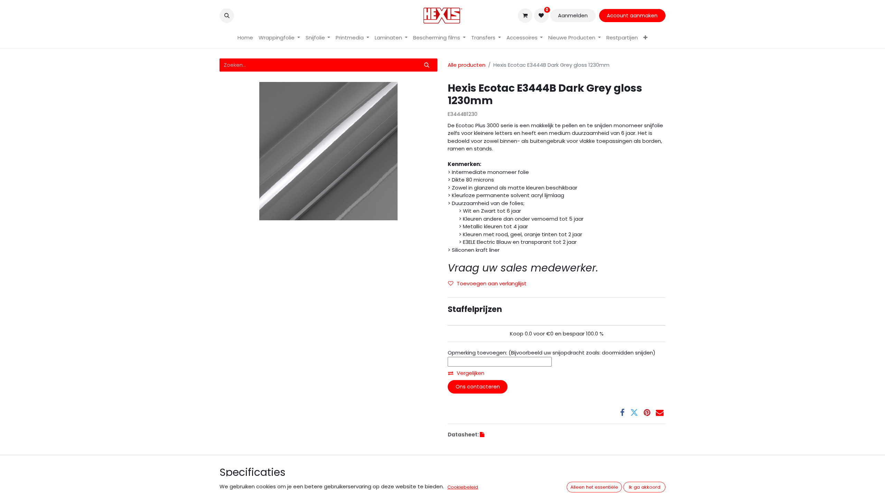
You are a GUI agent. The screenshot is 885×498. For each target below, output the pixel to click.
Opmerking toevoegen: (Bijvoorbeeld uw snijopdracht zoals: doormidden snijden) (551, 352)
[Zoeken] (427, 65)
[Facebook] (622, 413)
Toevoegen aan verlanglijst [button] (492, 283)
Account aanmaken (632, 15)
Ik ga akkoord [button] (644, 487)
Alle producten (466, 64)
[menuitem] (245, 38)
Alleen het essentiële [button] (594, 487)
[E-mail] (660, 413)
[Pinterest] (647, 413)
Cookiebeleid (462, 487)
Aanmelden (573, 15)
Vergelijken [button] (470, 373)
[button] (227, 15)
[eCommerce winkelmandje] (525, 15)
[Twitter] (634, 413)
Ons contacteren (478, 386)
